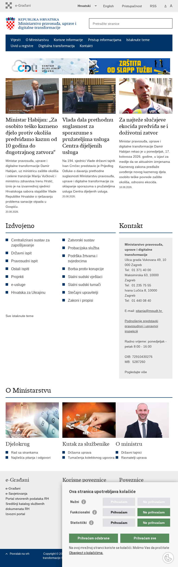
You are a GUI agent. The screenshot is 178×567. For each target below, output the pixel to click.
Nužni (74, 502)
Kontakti (86, 46)
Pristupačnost (132, 6)
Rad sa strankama (24, 452)
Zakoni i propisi (80, 300)
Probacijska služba (83, 248)
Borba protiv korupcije (86, 269)
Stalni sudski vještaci (85, 277)
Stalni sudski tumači (84, 285)
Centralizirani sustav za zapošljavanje (30, 242)
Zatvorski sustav (81, 240)
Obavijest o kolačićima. (86, 553)
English (108, 6)
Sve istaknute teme (20, 316)
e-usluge (18, 285)
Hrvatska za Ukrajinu (28, 293)
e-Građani (13, 488)
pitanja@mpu (145, 311)
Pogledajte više (136, 372)
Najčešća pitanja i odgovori (31, 457)
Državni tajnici (131, 452)
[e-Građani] (25, 5)
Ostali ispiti (20, 269)
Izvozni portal (15, 514)
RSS (153, 6)
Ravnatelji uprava (134, 457)
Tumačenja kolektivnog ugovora (91, 457)
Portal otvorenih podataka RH (27, 498)
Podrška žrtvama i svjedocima (82, 258)
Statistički (78, 523)
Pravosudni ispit (24, 261)
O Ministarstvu (37, 40)
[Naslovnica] (47, 23)
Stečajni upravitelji (83, 293)
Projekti (17, 277)
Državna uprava (79, 452)
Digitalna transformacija (56, 46)
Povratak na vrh (19, 553)
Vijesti (16, 40)
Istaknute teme (138, 40)
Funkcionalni (80, 512)
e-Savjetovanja (16, 493)
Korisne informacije (68, 40)
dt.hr (158, 311)
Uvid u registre (22, 46)
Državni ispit (21, 253)
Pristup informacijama (104, 40)
